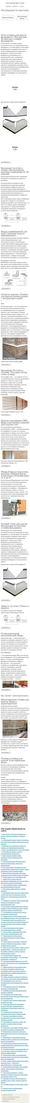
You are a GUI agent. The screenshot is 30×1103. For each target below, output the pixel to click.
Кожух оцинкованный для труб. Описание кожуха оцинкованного (14, 233)
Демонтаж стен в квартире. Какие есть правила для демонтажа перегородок (13, 847)
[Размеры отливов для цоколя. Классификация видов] (15, 813)
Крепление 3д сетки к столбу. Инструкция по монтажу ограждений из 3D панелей (15, 170)
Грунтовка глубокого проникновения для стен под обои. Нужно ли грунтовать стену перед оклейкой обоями (14, 1051)
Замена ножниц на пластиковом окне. (14, 967)
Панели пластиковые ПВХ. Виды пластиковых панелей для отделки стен (15, 422)
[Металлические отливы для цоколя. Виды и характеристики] (15, 729)
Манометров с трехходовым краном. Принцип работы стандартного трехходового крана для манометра (15, 1039)
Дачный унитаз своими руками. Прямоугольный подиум (11, 1089)
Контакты (4, 1096)
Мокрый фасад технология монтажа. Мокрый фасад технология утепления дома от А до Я (15, 474)
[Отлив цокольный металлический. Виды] (15, 684)
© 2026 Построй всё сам (7, 1094)
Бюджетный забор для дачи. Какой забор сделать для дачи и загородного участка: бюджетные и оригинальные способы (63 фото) (14, 896)
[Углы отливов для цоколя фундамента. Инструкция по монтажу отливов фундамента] (15, 120)
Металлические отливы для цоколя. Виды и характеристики (15, 701)
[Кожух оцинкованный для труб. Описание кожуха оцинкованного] (15, 278)
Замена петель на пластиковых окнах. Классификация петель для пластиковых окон (15, 917)
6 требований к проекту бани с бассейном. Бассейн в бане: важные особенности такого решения (15, 842)
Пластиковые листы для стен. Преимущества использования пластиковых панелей (14, 983)
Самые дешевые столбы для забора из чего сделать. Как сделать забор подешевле (14, 978)
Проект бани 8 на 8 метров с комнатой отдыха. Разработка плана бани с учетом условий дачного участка (14, 944)
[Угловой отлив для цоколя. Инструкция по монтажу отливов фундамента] (15, 582)
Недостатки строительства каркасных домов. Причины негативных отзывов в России (13, 836)
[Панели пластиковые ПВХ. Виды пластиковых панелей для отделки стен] (15, 454)
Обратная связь (5, 1101)
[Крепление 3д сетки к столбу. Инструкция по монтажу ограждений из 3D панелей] (15, 218)
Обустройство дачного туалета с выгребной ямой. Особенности (11, 853)
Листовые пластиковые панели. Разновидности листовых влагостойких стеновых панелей (13, 1018)
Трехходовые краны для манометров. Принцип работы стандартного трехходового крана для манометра (15, 1057)
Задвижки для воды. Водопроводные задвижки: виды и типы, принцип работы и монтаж (14, 1080)
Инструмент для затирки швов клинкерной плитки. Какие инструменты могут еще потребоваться (15, 996)
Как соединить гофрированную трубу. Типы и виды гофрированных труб (13, 933)
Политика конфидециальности (8, 1098)
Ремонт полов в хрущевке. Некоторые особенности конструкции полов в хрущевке (14, 874)
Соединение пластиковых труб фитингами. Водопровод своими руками (13, 1013)
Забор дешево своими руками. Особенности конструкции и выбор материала (11, 858)
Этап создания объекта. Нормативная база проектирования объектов (14, 886)
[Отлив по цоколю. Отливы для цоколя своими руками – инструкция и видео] (15, 349)
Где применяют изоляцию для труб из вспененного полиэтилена (13, 913)
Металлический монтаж (22, 17)
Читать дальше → (6, 162)
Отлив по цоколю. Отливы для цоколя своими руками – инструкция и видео (14, 296)
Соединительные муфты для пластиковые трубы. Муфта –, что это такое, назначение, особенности (14, 957)
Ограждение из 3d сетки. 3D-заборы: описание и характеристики (13, 988)
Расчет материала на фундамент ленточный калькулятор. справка (12, 929)
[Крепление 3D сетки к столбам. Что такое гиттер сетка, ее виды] (15, 403)
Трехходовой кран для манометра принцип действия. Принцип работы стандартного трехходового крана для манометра (12, 1007)
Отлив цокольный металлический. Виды (12, 634)
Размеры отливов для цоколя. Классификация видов (13, 760)
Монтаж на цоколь (7, 17)
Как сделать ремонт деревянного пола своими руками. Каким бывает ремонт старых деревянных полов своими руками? (15, 869)
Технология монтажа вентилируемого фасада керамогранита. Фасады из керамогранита (13, 863)
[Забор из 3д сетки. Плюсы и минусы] (15, 620)
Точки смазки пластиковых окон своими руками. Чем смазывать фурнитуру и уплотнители (14, 1069)
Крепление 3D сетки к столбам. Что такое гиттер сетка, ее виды (14, 372)
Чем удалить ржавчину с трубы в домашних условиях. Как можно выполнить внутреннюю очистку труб (14, 1075)
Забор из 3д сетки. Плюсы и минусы (15, 607)
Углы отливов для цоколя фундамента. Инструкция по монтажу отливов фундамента (13, 37)
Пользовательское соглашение (13, 1096)
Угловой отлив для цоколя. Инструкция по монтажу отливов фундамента (14, 525)
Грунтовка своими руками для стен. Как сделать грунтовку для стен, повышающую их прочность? (15, 963)
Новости (15, 6)
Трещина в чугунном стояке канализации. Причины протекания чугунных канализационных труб (15, 903)
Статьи (21, 6)
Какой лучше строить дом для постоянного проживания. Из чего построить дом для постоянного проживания (14, 881)
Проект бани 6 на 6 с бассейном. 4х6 (14, 877)
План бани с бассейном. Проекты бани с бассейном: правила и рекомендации (14, 1029)
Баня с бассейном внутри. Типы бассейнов (15, 850)
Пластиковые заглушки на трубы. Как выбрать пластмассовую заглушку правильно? (13, 1024)
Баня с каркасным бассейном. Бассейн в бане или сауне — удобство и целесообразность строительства (14, 1063)
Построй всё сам (15, 3)
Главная (8, 6)
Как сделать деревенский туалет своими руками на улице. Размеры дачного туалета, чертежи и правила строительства (14, 908)
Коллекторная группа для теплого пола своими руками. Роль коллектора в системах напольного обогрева (14, 1045)
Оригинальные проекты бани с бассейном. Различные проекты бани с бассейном (13, 938)
